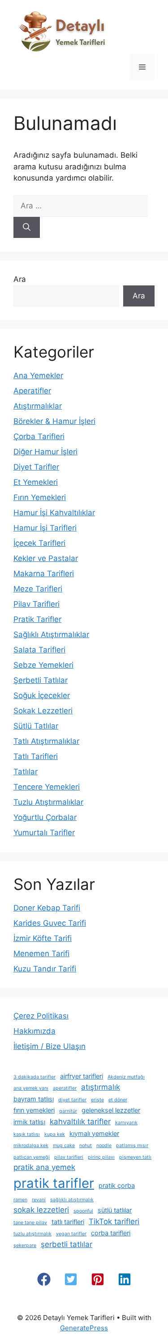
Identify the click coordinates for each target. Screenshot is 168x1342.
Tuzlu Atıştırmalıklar (48, 802)
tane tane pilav (30, 1222)
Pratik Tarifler (37, 619)
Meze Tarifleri (37, 588)
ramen (20, 1200)
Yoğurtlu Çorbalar (45, 817)
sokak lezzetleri (41, 1209)
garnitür (68, 1111)
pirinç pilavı (101, 1157)
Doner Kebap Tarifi (46, 907)
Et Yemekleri (35, 482)
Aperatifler (32, 390)
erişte (97, 1100)
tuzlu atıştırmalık (32, 1234)
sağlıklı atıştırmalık (72, 1200)
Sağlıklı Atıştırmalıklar (51, 634)
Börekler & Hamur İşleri (54, 421)
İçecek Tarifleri (39, 543)
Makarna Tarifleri (43, 573)
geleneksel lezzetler (111, 1110)
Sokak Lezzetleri (43, 710)
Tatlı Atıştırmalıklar (46, 741)
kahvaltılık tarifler (80, 1121)
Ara (19, 279)
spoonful (83, 1211)
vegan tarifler (71, 1234)
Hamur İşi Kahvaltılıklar (54, 512)
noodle (104, 1145)
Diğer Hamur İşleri (45, 451)
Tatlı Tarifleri (35, 756)
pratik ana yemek (44, 1167)
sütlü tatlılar (115, 1210)
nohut (85, 1145)
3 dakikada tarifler (34, 1077)
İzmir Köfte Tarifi (42, 938)
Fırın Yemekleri (39, 497)
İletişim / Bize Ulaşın (49, 1046)
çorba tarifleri (110, 1233)
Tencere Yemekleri (46, 786)
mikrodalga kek (30, 1145)
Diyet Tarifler (36, 466)
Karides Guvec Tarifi (49, 923)
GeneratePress (84, 1328)
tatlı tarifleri (68, 1221)
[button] (44, 1279)
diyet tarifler (72, 1100)
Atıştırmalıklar (37, 405)
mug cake (64, 1145)
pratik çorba (117, 1185)
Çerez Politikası (41, 1015)
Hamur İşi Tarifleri (45, 527)
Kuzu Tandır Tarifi (44, 968)
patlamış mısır (132, 1145)
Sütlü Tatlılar (35, 725)
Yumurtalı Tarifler (44, 832)
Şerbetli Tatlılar (40, 680)
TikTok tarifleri (114, 1221)
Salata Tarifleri (39, 649)
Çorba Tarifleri (39, 436)
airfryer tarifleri (81, 1076)
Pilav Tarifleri (36, 604)
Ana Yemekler (38, 375)
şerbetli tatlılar (66, 1244)
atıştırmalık (100, 1087)
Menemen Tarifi (41, 953)
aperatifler (65, 1088)
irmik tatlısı (29, 1122)
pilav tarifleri (68, 1157)
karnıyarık (126, 1123)
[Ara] (26, 227)
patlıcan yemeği (31, 1157)
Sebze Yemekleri (43, 664)
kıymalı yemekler (94, 1133)
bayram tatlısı (33, 1099)
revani (39, 1200)
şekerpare (24, 1245)
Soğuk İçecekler (41, 695)
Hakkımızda (34, 1031)
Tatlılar (25, 771)
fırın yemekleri (34, 1110)
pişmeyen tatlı (135, 1157)
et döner (117, 1100)
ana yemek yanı (30, 1088)
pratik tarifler (53, 1183)
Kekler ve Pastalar (45, 558)
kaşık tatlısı (26, 1134)
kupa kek (54, 1134)
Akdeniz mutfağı (126, 1077)
